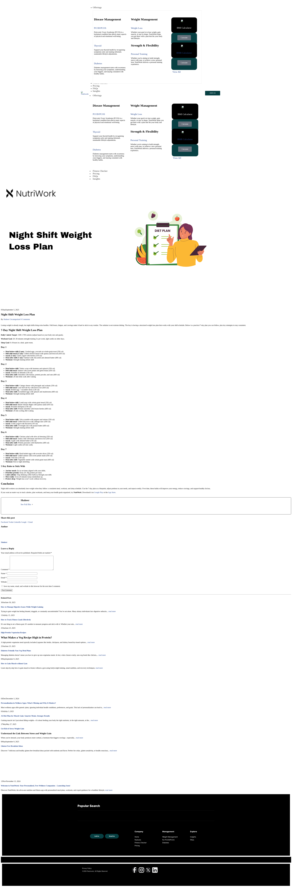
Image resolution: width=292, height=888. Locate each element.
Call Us (96, 836)
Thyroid (97, 45)
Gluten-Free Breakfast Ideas (12, 746)
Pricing (96, 173)
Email (30, 522)
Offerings (97, 95)
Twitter (11, 522)
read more (112, 611)
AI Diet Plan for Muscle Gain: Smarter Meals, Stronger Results (25, 716)
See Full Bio (26, 504)
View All (176, 72)
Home (137, 837)
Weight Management (170, 837)
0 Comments (25, 319)
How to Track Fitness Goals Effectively (16, 620)
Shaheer (6, 319)
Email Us (112, 836)
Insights (96, 179)
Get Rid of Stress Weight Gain (13, 729)
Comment (5, 570)
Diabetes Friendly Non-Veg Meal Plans (16, 651)
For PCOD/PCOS (168, 840)
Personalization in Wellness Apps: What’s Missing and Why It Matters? (28, 703)
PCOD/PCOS (100, 28)
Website (4, 582)
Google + (24, 522)
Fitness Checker (100, 171)
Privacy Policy (87, 868)
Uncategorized (15, 319)
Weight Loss (136, 28)
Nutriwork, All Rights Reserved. (97, 871)
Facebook (4, 522)
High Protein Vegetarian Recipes (13, 633)
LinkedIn (17, 522)
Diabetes (98, 63)
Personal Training (139, 54)
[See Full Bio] (32, 504)
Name (4, 574)
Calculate (184, 38)
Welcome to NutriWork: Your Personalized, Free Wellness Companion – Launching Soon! (35, 786)
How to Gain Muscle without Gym (14, 663)
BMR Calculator (184, 53)
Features (138, 840)
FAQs (95, 176)
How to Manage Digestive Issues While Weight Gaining (22, 607)
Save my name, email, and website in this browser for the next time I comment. (32, 586)
